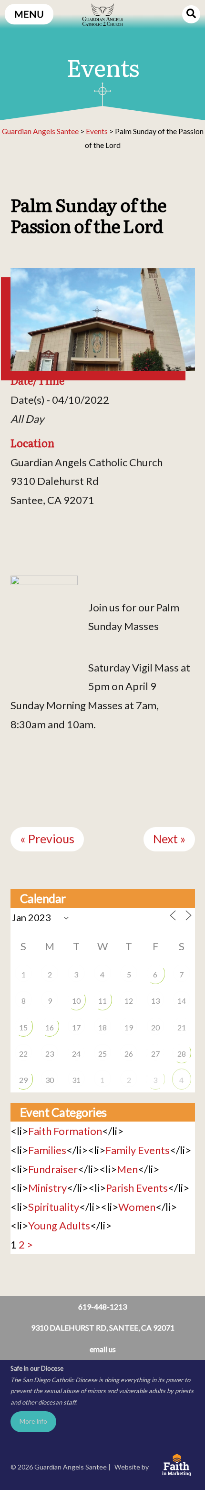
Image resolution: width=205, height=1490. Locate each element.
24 (76, 1053)
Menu (29, 14)
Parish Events (137, 1187)
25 (102, 1053)
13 (155, 1000)
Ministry (47, 1187)
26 (128, 1053)
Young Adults (59, 1225)
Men (127, 1169)
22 (23, 1053)
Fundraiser (53, 1169)
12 (128, 1000)
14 (181, 1000)
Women (136, 1206)
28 (181, 1053)
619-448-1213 (102, 1306)
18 (102, 1027)
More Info (33, 1421)
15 (23, 1027)
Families (47, 1150)
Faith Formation (65, 1130)
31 (76, 1079)
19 (128, 1027)
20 (155, 1027)
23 (49, 1053)
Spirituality (53, 1206)
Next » (169, 839)
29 (23, 1079)
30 (49, 1079)
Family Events (137, 1150)
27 (155, 1053)
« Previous (47, 839)
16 (49, 1027)
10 (76, 1000)
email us (103, 1349)
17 (76, 1027)
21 (181, 1027)
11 (102, 1000)
